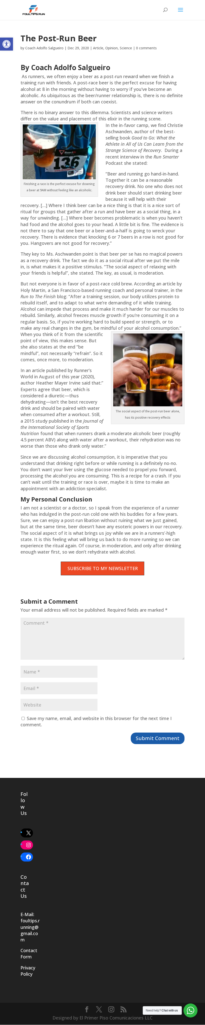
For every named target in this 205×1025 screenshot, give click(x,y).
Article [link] (98, 48)
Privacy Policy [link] (27, 971)
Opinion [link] (111, 48)
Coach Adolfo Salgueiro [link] (44, 48)
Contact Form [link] (28, 953)
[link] (6, 44)
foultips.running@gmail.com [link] (30, 930)
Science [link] (126, 48)
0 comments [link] (146, 48)
